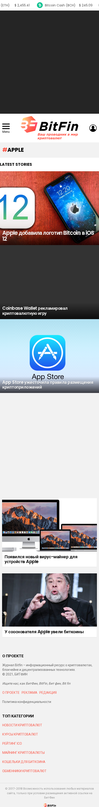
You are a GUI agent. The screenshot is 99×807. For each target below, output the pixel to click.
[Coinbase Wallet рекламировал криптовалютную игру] (49, 282)
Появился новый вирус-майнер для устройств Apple (41, 559)
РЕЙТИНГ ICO (12, 743)
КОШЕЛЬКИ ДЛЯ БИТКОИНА (23, 762)
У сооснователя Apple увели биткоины (44, 632)
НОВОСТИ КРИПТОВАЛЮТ (22, 725)
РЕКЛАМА (29, 692)
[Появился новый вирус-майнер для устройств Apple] (49, 524)
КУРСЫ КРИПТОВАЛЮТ (20, 734)
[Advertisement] (49, 62)
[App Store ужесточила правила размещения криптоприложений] (49, 356)
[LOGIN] (93, 128)
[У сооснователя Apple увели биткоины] (49, 600)
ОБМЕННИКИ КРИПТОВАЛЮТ (24, 771)
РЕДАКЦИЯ (48, 692)
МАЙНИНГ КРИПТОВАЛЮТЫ (23, 752)
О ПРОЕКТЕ (11, 692)
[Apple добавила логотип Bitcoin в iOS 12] (49, 208)
